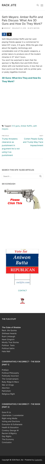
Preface (5, 370)
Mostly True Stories (10, 342)
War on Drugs (8, 385)
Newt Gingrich (8, 339)
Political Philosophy (10, 373)
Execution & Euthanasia (12, 424)
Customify (38, 460)
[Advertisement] (22, 102)
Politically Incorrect (10, 376)
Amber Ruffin (26, 126)
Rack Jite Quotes (9, 330)
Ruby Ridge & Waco (10, 382)
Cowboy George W (10, 430)
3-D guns (16, 126)
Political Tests (8, 345)
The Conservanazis (10, 379)
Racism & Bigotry (9, 433)
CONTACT (22, 290)
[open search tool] (38, 5)
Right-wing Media (9, 418)
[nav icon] (42, 5)
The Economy (8, 439)
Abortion (6, 388)
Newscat (7, 28)
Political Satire (8, 348)
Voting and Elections (11, 421)
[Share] (4, 34)
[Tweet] (9, 34)
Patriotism (6, 391)
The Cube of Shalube (11, 327)
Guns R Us (6, 412)
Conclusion (7, 442)
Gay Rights (6, 436)
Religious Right (8, 394)
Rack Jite (9, 5)
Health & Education (10, 427)
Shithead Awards (9, 333)
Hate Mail (6, 351)
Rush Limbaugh (8, 336)
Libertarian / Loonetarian (13, 415)
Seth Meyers (34, 28)
